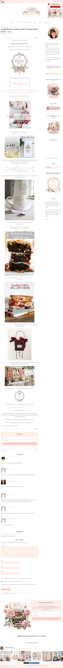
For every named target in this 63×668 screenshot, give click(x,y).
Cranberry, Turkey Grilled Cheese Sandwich (25, 277)
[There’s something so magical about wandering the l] (58, 656)
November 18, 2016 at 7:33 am (11, 457)
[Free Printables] (53, 108)
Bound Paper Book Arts (10, 324)
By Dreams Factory (26, 175)
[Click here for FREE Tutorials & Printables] (53, 126)
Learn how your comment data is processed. (24, 593)
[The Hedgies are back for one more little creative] (5, 656)
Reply (2, 466)
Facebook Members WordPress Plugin (52, 158)
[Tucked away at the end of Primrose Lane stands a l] (26, 656)
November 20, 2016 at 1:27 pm (11, 519)
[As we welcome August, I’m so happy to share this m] (16, 656)
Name (2, 560)
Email (2, 565)
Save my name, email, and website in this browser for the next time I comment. (16, 578)
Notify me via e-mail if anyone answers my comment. (12, 581)
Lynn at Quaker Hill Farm (10, 518)
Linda (7, 493)
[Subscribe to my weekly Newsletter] (53, 98)
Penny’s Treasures (5, 362)
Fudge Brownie (21, 228)
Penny (7, 468)
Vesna (7, 456)
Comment (3, 545)
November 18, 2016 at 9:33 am (11, 469)
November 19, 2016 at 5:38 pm (11, 494)
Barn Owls (27, 131)
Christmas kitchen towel (19, 133)
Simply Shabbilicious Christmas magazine (20, 97)
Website (2, 571)
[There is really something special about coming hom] (47, 656)
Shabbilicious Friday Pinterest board (21, 407)
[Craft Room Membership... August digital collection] (37, 656)
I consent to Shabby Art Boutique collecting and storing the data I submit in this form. (19, 585)
